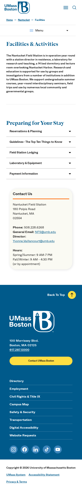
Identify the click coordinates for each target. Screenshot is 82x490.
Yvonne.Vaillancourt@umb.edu (34, 241)
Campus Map (19, 404)
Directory (17, 381)
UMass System (16, 475)
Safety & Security (22, 412)
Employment (19, 389)
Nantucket (24, 20)
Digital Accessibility (24, 427)
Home (9, 20)
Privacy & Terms (16, 482)
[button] (41, 131)
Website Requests (23, 435)
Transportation (21, 420)
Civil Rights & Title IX (25, 396)
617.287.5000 (19, 350)
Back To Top (56, 295)
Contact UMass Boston (41, 361)
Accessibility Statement (44, 475)
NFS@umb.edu (45, 232)
